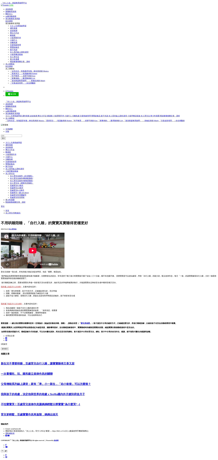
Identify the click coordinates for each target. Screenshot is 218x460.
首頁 (7, 211)
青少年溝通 (14, 59)
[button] (12, 113)
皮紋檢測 (9, 9)
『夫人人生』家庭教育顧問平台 (14, 3)
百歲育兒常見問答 (17, 197)
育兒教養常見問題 (12, 19)
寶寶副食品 (14, 47)
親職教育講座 (10, 11)
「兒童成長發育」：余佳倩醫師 (22, 83)
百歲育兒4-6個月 (16, 188)
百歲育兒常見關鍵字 (18, 195)
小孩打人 (13, 40)
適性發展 (13, 28)
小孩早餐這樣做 (16, 54)
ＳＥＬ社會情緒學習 (18, 26)
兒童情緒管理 (15, 45)
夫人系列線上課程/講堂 (19, 52)
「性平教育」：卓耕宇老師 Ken (22, 76)
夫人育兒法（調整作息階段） (22, 183)
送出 (3, 138)
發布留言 (5, 349)
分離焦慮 (13, 42)
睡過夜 (12, 35)
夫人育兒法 (14, 57)
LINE (11, 5)
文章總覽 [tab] (9, 129)
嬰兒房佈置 (85, 323)
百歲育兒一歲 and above (19, 193)
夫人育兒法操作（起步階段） (22, 176)
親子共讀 (13, 50)
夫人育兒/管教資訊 (12, 213)
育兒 (3, 206)
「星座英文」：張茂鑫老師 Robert (23, 73)
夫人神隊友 (10, 64)
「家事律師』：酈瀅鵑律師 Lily (22, 78)
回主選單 (9, 21)
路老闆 (56, 440)
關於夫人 (9, 14)
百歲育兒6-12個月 (17, 190)
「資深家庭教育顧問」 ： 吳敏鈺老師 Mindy (27, 81)
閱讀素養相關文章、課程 (20, 62)
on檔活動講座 (10, 16)
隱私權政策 (10, 433)
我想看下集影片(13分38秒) (11, 304)
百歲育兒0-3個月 (16, 185)
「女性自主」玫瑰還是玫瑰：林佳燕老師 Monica (29, 71)
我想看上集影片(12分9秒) (11, 287)
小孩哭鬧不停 (15, 38)
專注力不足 (14, 33)
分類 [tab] (7, 131)
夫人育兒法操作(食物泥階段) (21, 181)
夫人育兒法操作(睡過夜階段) (21, 178)
